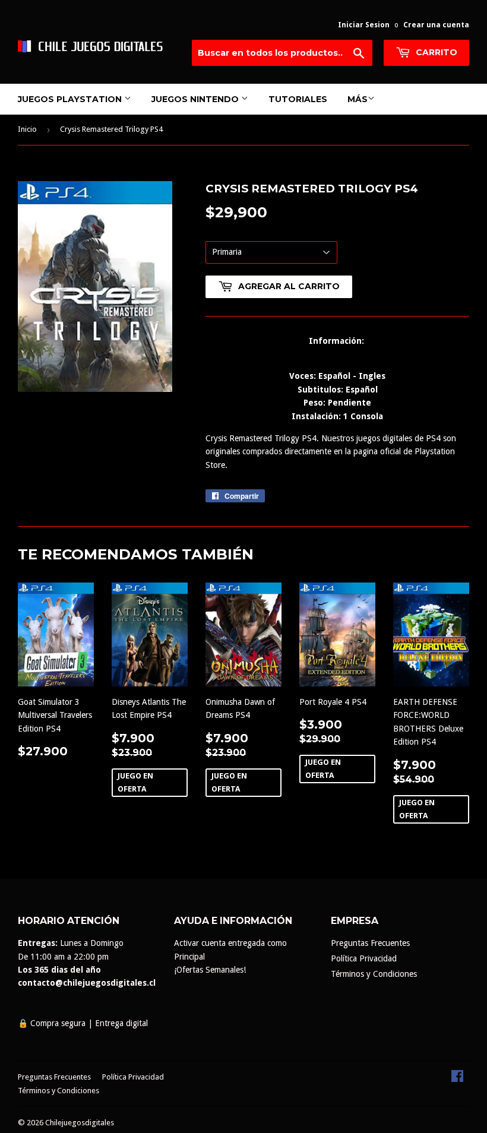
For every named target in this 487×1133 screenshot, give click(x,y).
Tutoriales (297, 99)
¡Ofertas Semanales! (210, 969)
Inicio (27, 129)
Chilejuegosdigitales (79, 1122)
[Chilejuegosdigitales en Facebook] (457, 1079)
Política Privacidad (364, 958)
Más (357, 99)
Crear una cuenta (436, 25)
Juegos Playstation (71, 99)
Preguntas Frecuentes (370, 943)
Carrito (435, 52)
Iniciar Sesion (364, 25)
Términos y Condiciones (374, 974)
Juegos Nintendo (196, 99)
